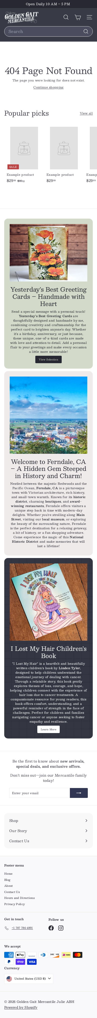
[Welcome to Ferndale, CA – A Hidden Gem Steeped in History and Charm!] (48, 415)
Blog (7, 879)
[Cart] (78, 17)
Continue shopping (48, 87)
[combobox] (48, 31)
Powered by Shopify (20, 1007)
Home (8, 873)
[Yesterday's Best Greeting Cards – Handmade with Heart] (48, 252)
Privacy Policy (14, 904)
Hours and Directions (19, 897)
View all (86, 113)
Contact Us (12, 892)
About (8, 885)
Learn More (48, 729)
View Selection (48, 359)
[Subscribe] (79, 793)
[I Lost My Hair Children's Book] (48, 602)
